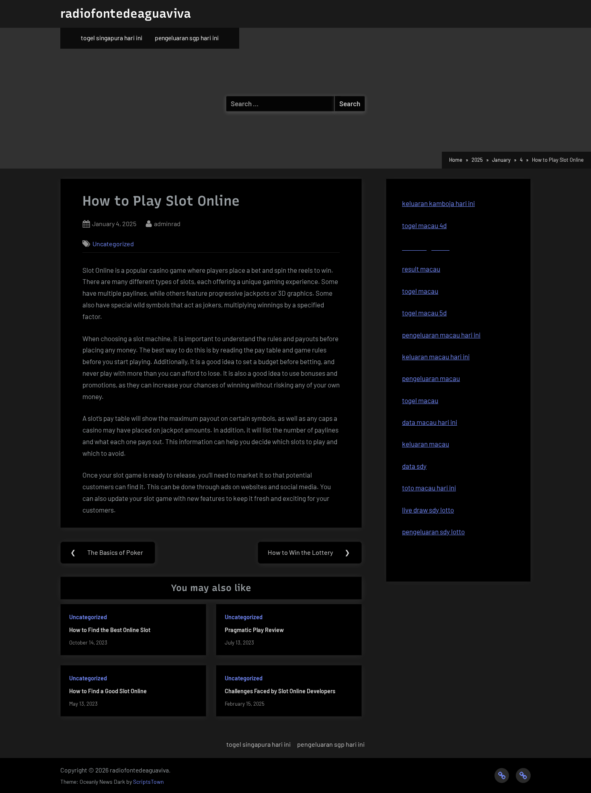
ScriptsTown (148, 781)
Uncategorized (113, 243)
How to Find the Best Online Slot (109, 629)
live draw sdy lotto (428, 510)
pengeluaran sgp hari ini (187, 37)
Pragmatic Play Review (254, 629)
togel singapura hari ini (111, 37)
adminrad (167, 223)
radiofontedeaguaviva (125, 13)
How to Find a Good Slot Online (108, 691)
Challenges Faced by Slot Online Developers (280, 691)
